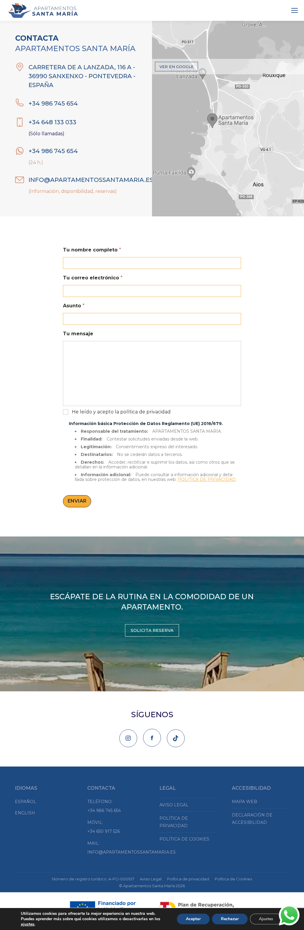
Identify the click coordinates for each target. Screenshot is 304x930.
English (25, 813)
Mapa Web (244, 801)
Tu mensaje (78, 333)
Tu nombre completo (92, 250)
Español (25, 801)
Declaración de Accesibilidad (252, 818)
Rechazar (230, 919)
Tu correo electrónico (93, 278)
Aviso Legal (174, 805)
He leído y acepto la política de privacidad (121, 412)
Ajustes (266, 919)
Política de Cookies (184, 839)
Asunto (74, 306)
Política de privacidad (173, 822)
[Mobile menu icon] (294, 10)
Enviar (77, 501)
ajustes (27, 924)
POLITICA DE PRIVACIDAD (207, 479)
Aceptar (193, 919)
